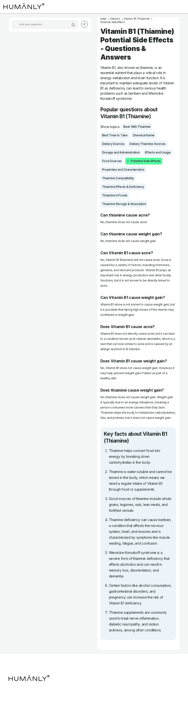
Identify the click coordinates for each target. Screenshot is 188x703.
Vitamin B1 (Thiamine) (137, 18)
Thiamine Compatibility (118, 178)
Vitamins (115, 18)
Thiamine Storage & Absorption (124, 204)
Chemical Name (143, 135)
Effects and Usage (158, 152)
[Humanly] (23, 7)
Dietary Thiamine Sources (147, 144)
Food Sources (112, 161)
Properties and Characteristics (123, 169)
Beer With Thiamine (137, 126)
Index (103, 18)
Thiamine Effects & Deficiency (123, 187)
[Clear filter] (128, 161)
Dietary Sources (113, 144)
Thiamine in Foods (115, 195)
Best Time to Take (115, 135)
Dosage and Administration (121, 152)
